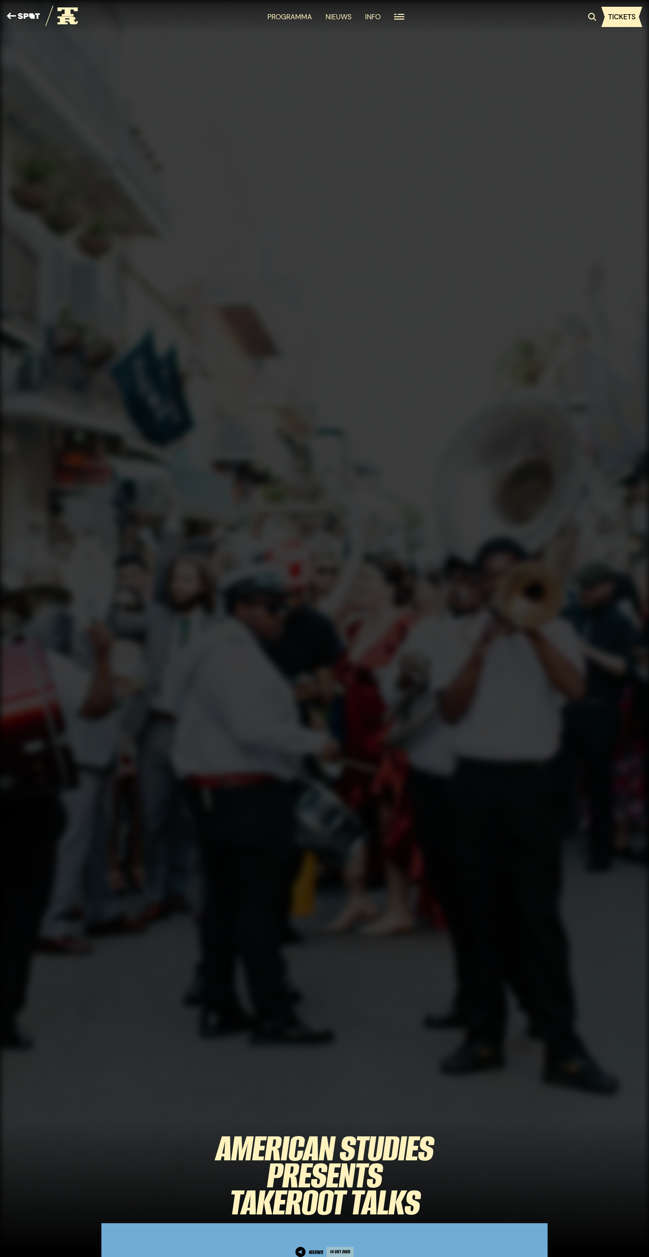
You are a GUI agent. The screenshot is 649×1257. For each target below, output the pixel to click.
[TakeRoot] (61, 17)
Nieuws (339, 17)
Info (373, 17)
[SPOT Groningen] (23, 17)
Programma (289, 17)
